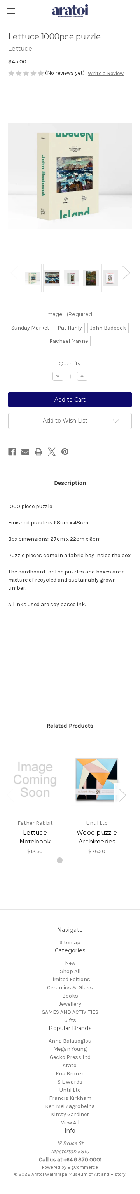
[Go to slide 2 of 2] (72, 860)
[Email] (25, 451)
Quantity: (70, 363)
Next (126, 272)
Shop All (70, 971)
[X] (52, 451)
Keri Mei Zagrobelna (70, 1106)
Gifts (70, 1020)
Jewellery (70, 1004)
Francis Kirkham (70, 1098)
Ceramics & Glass (70, 987)
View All (70, 1122)
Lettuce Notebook (35, 837)
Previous (14, 272)
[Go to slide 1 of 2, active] (60, 860)
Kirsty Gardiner (70, 1114)
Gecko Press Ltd (70, 1057)
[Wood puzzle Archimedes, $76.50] (96, 780)
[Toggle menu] (10, 10)
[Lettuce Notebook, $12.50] (35, 780)
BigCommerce (83, 1167)
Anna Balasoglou (70, 1041)
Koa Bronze (70, 1073)
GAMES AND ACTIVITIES (70, 1012)
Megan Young (70, 1049)
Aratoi (70, 1065)
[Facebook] (12, 451)
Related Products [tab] (70, 725)
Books (70, 995)
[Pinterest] (65, 451)
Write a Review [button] (106, 73)
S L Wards (70, 1081)
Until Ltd (70, 1090)
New (70, 963)
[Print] (38, 451)
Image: (70, 314)
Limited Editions (70, 979)
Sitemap (70, 942)
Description (70, 482)
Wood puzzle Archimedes (97, 837)
